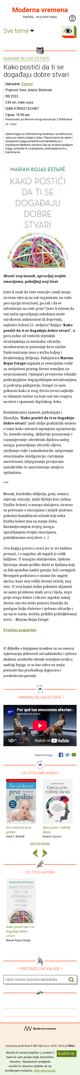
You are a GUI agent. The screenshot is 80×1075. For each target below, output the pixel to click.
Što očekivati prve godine (18, 831)
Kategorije (67, 30)
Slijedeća (44, 854)
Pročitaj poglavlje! (20, 630)
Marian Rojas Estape (26, 59)
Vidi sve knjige (40, 843)
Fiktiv (71, 1046)
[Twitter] (67, 755)
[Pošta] (74, 754)
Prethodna (35, 854)
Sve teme (16, 30)
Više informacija (44, 1070)
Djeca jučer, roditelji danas (56, 831)
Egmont (27, 84)
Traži (71, 979)
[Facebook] (61, 755)
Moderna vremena (40, 10)
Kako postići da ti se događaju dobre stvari (20, 933)
